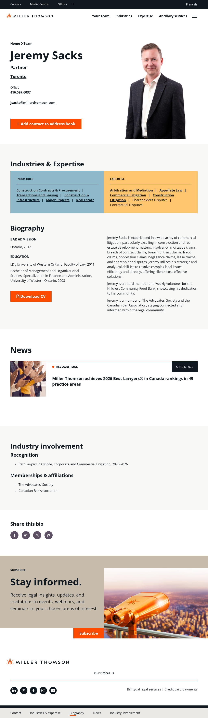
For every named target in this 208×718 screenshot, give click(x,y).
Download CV (32, 296)
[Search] (72, 4)
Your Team (100, 16)
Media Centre (39, 4)
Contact (15, 713)
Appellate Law (170, 190)
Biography (77, 713)
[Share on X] (37, 535)
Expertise (145, 16)
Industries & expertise (45, 713)
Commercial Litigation (128, 195)
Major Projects (57, 200)
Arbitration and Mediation (131, 190)
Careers (15, 4)
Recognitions (67, 367)
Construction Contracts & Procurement (48, 190)
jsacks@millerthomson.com (32, 102)
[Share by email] (48, 535)
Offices (62, 4)
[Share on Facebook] (14, 535)
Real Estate (85, 200)
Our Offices (102, 673)
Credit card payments (181, 689)
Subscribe (88, 633)
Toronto (18, 76)
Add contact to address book (47, 123)
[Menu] (194, 16)
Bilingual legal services (144, 689)
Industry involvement (125, 713)
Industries (124, 16)
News (97, 713)
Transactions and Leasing (37, 195)
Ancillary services (173, 16)
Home (15, 43)
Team (28, 43)
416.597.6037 (20, 92)
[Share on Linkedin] (26, 535)
